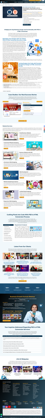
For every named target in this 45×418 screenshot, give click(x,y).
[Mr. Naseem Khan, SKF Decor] (22, 268)
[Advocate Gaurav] (22, 256)
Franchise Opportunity (32, 0)
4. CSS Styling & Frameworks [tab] (7, 229)
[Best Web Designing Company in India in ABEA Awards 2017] (4, 315)
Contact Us (34, 393)
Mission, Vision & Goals (36, 385)
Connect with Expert (26, 110)
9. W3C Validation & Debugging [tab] (8, 238)
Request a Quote (25, 24)
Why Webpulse (35, 386)
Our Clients (34, 387)
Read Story (13, 320)
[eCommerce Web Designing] (34, 165)
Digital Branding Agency (26, 388)
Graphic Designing (25, 394)
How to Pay (34, 392)
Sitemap (34, 398)
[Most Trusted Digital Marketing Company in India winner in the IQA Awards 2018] (19, 315)
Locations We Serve (35, 395)
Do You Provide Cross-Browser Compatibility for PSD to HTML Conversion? (15, 350)
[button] (32, 105)
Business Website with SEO (6, 386)
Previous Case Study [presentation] (5, 101)
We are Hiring (38, 0)
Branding (34, 394)
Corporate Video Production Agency (26, 390)
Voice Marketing (15, 392)
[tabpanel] (28, 231)
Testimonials (34, 388)
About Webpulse (35, 384)
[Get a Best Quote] (1, 416)
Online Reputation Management (27, 384)
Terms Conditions (35, 396)
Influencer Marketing (25, 392)
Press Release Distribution (26, 386)
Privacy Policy (35, 397)
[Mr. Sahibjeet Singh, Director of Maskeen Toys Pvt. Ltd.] (36, 256)
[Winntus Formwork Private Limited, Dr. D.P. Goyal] (9, 256)
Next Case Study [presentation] (39, 101)
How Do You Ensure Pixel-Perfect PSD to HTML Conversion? (12, 341)
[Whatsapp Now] (1, 414)
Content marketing (15, 393)
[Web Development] (11, 175)
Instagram (7, 407)
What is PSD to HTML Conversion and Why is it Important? (12, 336)
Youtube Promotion (15, 388)
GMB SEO (14, 386)
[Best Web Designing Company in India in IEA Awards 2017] (8, 315)
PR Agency (24, 385)
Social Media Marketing (16, 387)
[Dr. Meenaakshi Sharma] (36, 268)
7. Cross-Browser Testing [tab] (7, 235)
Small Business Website (6, 384)
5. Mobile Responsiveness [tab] (7, 231)
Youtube (9, 407)
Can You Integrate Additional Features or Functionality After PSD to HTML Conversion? (17, 352)
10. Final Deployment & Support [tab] (8, 240)
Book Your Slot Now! (6, 320)
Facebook (4, 407)
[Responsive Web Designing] (34, 204)
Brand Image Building (25, 387)
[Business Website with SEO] (11, 155)
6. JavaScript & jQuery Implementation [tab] (7, 233)
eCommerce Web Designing (6, 387)
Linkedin (15, 407)
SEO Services (14, 385)
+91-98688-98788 (26, 0)
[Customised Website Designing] (34, 146)
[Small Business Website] (11, 136)
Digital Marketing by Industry (16, 395)
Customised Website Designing (7, 385)
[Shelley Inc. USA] (9, 268)
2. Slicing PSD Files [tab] (6, 226)
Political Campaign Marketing (16, 394)
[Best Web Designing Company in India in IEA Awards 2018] (12, 315)
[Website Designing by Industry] (34, 185)
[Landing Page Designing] (11, 194)
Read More (21, 138)
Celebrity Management (26, 393)
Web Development (5, 388)
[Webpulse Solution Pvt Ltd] (4, 2)
